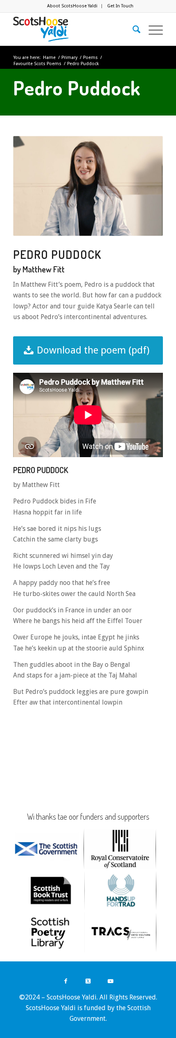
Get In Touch (120, 6)
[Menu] (151, 29)
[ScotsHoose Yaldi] (73, 29)
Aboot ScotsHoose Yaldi (72, 6)
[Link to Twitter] (88, 981)
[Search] (132, 29)
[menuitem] (72, 6)
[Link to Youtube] (110, 981)
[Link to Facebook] (65, 981)
